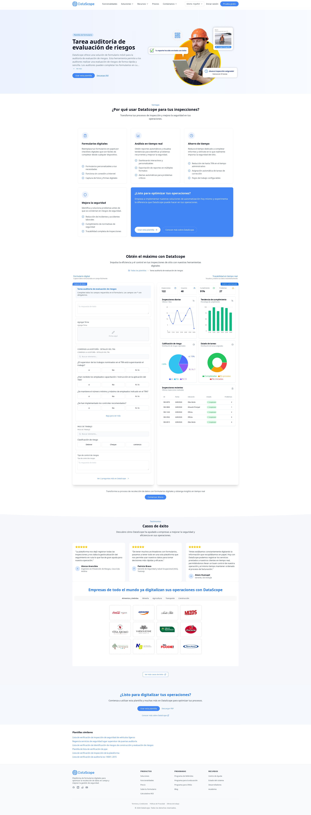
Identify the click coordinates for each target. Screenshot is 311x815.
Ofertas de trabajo (173, 804)
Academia (212, 789)
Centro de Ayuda (215, 776)
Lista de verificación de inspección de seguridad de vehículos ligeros (103, 737)
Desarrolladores (214, 785)
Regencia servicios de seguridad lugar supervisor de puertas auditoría (104, 741)
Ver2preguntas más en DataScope (111, 478)
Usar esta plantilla (83, 75)
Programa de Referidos (183, 776)
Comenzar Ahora (155, 497)
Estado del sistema (216, 780)
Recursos (141, 4)
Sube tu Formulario (148, 789)
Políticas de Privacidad (157, 804)
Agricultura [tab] (157, 598)
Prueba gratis (229, 4)
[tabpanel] (155, 630)
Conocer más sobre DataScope (179, 229)
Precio (142, 785)
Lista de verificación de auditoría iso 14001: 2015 (94, 757)
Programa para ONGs (183, 785)
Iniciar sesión (212, 4)
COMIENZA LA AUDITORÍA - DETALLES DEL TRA (96, 349)
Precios (155, 4)
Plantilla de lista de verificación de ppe (89, 749)
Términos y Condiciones (140, 804)
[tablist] (155, 598)
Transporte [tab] (170, 598)
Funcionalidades (109, 4)
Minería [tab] (145, 598)
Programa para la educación (186, 780)
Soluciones (126, 4)
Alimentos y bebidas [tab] (130, 598)
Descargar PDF (103, 75)
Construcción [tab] (183, 598)
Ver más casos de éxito (154, 674)
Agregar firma (83, 322)
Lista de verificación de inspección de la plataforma (95, 753)
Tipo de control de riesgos (88, 455)
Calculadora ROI (147, 793)
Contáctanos (169, 4)
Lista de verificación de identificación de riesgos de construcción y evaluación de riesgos (112, 745)
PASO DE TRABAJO (85, 426)
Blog (176, 789)
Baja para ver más (113, 416)
